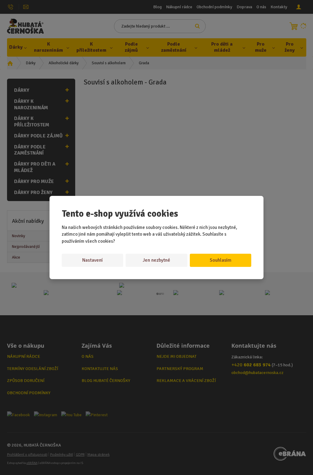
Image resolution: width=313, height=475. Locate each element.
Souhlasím (220, 260)
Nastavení (92, 260)
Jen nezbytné (156, 260)
